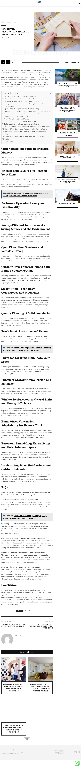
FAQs (7, 139)
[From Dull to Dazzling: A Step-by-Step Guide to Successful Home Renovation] (13, 669)
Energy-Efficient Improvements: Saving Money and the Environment (25, 105)
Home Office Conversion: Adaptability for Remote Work (26, 129)
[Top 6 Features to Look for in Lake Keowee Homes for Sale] (67, 76)
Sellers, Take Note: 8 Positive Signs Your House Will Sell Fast (67, 134)
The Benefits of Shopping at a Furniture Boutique (13, 625)
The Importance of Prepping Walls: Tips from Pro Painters (67, 181)
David (18, 635)
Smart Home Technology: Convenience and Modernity (24, 114)
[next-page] (69, 211)
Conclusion (9, 142)
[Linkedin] (9, 750)
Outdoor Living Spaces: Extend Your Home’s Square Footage (27, 111)
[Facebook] (3, 62)
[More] (12, 62)
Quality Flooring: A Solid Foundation (17, 116)
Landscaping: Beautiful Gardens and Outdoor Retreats (25, 136)
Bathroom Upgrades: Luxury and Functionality (21, 101)
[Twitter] (8, 62)
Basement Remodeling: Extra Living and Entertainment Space (25, 133)
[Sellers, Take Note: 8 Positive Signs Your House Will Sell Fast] (67, 125)
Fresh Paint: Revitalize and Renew (16, 119)
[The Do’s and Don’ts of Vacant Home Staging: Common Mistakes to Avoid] (67, 148)
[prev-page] (25, 739)
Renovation (8, 22)
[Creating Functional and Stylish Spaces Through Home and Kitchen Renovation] (13, 710)
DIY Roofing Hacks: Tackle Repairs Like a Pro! (67, 204)
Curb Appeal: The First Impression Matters (20, 96)
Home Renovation (30, 611)
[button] (79, 3)
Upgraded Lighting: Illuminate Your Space (20, 121)
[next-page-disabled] (28, 739)
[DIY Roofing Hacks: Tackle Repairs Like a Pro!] (67, 196)
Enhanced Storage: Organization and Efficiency (22, 124)
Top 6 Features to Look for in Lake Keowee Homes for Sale (67, 85)
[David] (7, 639)
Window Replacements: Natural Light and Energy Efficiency (27, 127)
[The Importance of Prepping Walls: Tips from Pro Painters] (67, 172)
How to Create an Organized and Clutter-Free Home (41, 626)
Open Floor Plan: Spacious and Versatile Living (21, 109)
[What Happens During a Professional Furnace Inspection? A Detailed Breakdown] (67, 100)
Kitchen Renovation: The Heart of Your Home (21, 99)
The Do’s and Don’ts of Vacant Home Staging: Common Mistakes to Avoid (67, 158)
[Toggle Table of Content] (48, 93)
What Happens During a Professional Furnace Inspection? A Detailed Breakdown (67, 109)
